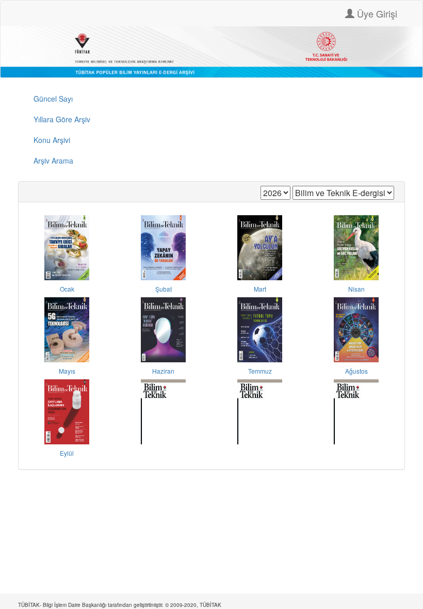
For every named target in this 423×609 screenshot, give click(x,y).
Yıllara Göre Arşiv (62, 119)
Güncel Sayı (53, 98)
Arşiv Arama (53, 160)
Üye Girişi (375, 13)
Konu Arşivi (52, 140)
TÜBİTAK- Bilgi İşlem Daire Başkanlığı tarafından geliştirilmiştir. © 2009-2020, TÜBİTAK (119, 604)
